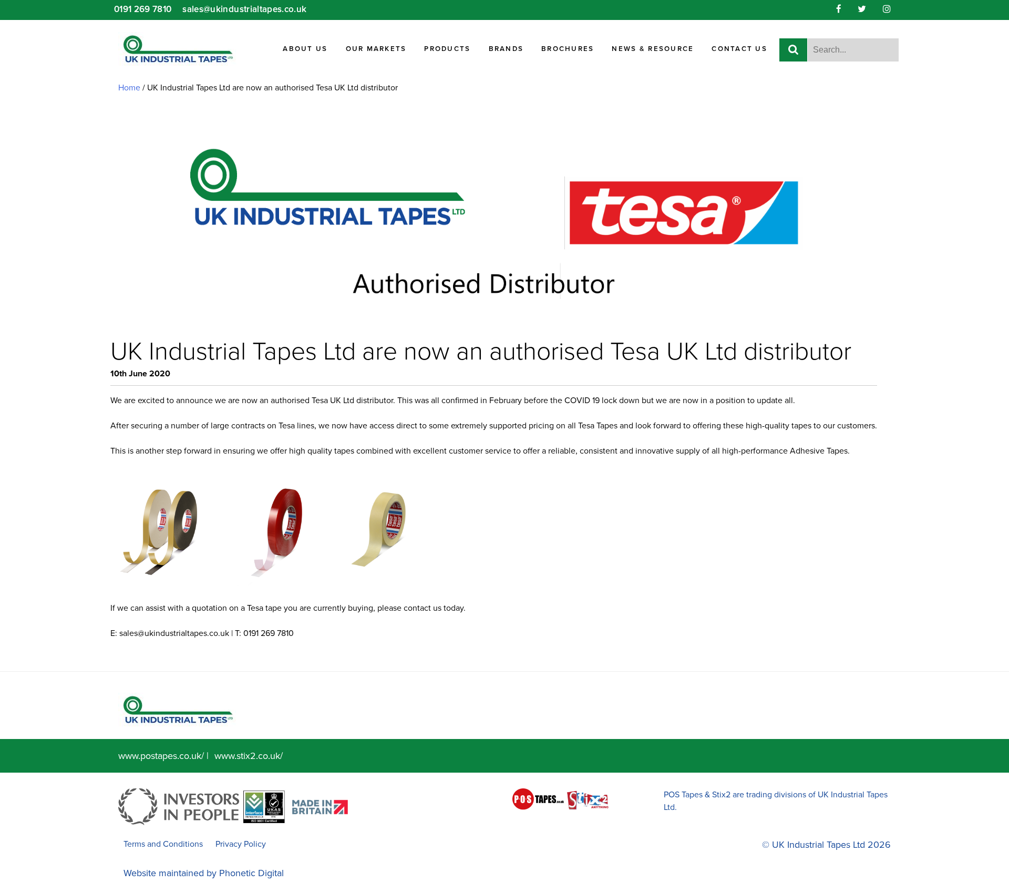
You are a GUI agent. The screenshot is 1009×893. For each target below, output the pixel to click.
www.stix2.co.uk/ (248, 756)
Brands (506, 49)
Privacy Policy (240, 844)
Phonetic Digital (251, 873)
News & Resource (653, 49)
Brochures (567, 49)
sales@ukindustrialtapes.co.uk (174, 633)
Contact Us (739, 49)
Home (129, 88)
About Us (305, 49)
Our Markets (376, 49)
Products (447, 49)
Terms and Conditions (163, 844)
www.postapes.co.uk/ (161, 756)
